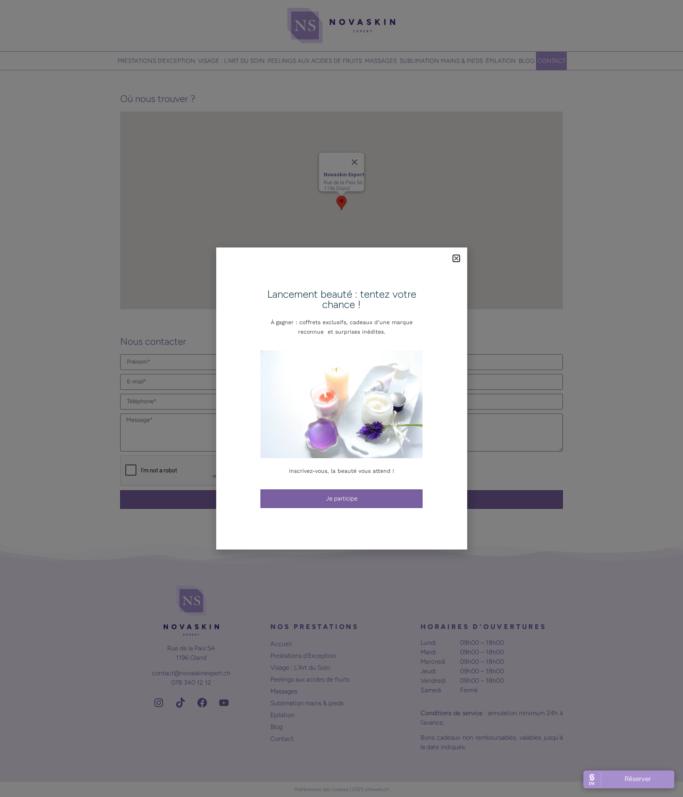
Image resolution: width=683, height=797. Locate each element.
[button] (456, 258)
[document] (341, 398)
